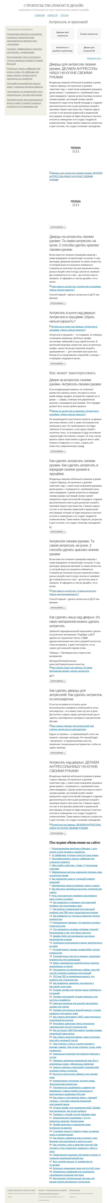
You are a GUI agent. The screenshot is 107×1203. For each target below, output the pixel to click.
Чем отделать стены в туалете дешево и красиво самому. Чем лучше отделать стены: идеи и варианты (75, 1047)
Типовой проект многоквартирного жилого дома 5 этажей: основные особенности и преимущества (25, 103)
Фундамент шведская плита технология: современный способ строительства (72, 1025)
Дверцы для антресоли (63, 34)
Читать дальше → (58, 227)
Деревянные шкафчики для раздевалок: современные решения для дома (72, 1173)
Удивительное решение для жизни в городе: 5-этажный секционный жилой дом (75, 1156)
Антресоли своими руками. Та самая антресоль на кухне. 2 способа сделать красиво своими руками (74, 547)
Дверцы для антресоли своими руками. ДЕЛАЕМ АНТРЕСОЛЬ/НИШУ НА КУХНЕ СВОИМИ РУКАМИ (73, 70)
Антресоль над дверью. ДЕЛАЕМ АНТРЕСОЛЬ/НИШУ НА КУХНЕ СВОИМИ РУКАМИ (74, 766)
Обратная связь (74, 1190)
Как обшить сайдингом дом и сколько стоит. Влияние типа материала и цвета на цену (73, 1139)
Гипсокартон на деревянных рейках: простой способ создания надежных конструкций (74, 971)
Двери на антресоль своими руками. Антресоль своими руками (75, 382)
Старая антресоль (89, 33)
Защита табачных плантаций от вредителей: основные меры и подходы (74, 1069)
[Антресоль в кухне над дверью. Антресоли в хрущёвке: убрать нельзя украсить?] (75, 328)
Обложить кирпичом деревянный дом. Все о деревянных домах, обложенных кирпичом (74, 1062)
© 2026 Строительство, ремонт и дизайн (21, 1190)
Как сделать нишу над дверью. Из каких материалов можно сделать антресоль (74, 621)
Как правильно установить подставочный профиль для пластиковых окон (72, 904)
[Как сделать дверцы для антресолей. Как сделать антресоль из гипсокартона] (75, 727)
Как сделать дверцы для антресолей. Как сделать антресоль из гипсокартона (75, 694)
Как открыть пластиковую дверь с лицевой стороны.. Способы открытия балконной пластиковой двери (73, 1101)
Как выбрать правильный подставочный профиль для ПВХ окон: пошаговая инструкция (73, 910)
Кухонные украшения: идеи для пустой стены (76, 1168)
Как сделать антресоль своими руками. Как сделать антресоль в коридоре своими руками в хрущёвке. (73, 467)
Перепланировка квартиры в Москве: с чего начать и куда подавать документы (73, 850)
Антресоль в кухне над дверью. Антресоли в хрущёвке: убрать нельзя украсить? (72, 317)
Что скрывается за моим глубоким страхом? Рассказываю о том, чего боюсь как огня (74, 931)
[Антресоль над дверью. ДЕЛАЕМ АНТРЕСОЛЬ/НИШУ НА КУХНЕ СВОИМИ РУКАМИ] (75, 826)
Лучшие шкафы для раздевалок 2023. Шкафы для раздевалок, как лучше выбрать (74, 1109)
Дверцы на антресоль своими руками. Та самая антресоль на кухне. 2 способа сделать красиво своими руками (74, 243)
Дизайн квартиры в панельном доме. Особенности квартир (70, 1126)
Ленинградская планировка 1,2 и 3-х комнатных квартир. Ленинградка (70, 1119)
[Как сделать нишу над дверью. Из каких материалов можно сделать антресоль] (75, 669)
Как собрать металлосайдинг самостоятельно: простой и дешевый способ (74, 1038)
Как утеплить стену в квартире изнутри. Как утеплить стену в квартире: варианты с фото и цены (73, 1148)
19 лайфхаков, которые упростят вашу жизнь (75, 855)
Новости (52, 15)
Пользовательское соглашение (56, 1190)
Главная (40, 15)
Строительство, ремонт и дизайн (53, 5)
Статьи (64, 15)
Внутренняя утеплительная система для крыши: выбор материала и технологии (72, 1180)
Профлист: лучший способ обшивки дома (74, 1114)
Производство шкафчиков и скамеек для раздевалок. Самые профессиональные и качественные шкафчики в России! (72, 1091)
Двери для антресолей (89, 49)
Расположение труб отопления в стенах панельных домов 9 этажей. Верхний (25, 60)
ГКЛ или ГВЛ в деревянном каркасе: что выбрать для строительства (71, 978)
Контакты (41, 1190)
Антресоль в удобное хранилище (63, 49)
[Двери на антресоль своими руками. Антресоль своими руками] (75, 412)
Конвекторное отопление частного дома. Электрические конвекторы (72, 1082)
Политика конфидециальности (48, 1193)
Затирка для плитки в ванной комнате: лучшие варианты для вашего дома (75, 1011)
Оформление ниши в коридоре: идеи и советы (76, 885)
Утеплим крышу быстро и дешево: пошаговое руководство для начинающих (74, 958)
